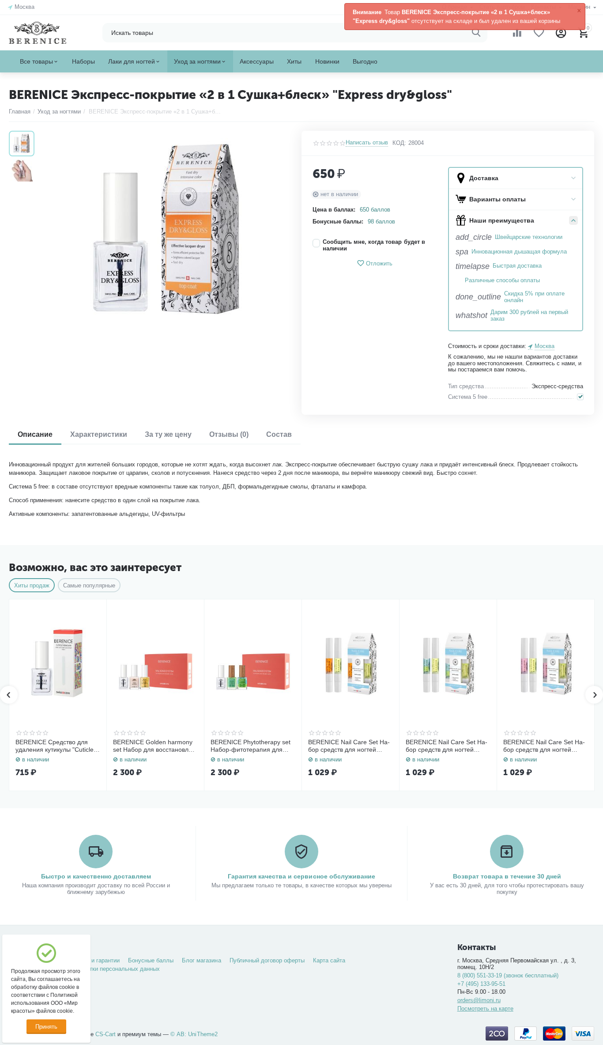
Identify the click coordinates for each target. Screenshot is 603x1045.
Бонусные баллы (150, 960)
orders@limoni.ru (479, 1000)
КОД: (399, 143)
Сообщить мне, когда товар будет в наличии (374, 245)
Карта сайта (329, 960)
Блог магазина (201, 960)
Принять (46, 1026)
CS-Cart (105, 1034)
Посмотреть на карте (485, 1008)
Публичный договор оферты (267, 960)
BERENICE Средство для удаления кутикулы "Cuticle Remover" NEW (54, 745)
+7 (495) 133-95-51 (481, 984)
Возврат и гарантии (94, 960)
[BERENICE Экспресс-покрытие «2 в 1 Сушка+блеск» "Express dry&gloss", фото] (165, 230)
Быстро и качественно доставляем (96, 876)
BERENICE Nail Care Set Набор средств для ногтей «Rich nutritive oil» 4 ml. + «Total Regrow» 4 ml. (349, 745)
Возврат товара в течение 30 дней (507, 876)
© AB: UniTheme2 (193, 1034)
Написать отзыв (367, 143)
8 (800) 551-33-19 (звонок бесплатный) (507, 975)
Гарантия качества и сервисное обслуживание (301, 876)
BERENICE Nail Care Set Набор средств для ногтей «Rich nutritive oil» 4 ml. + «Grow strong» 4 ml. (544, 745)
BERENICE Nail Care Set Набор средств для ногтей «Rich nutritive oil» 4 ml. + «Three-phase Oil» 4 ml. (446, 745)
